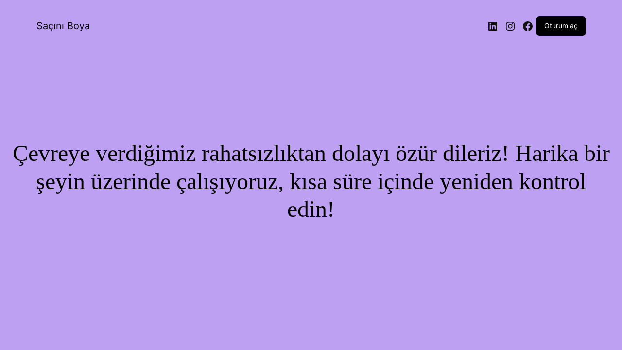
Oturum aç (561, 25)
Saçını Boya (63, 26)
